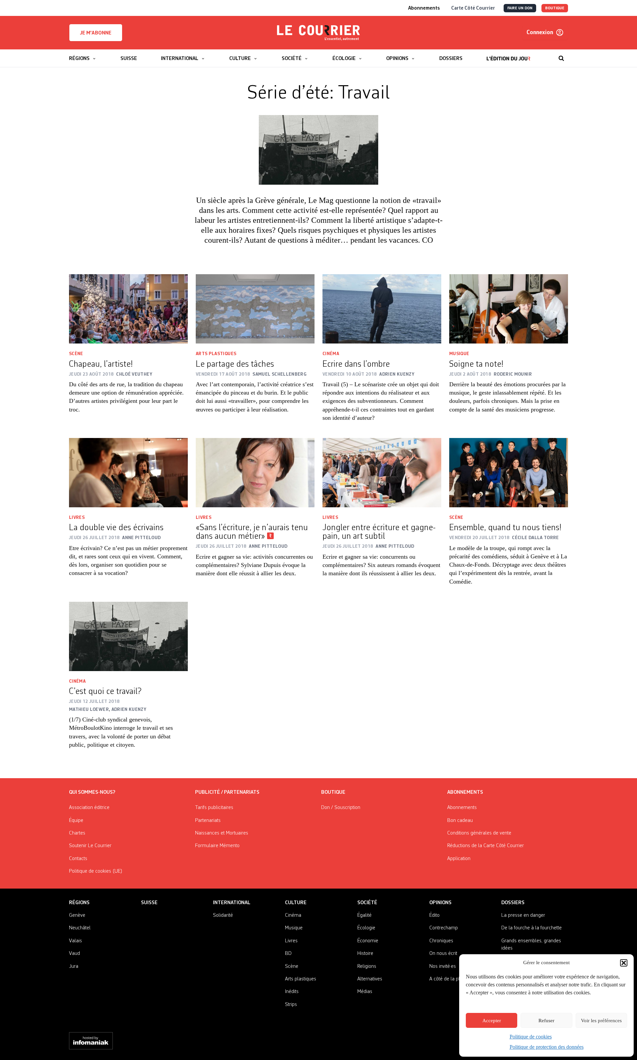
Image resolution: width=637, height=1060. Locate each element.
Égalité (364, 915)
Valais (75, 941)
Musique (459, 353)
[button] (623, 963)
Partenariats (208, 820)
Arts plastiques (216, 353)
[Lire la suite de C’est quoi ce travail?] (128, 636)
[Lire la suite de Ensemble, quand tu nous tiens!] (508, 472)
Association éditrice (89, 807)
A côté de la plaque (449, 979)
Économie (367, 941)
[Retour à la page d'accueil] (318, 33)
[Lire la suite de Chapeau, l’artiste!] (128, 308)
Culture (296, 902)
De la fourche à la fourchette (531, 928)
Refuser (546, 1020)
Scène (76, 353)
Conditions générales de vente (479, 833)
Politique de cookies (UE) (95, 871)
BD (288, 953)
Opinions (440, 902)
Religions (366, 966)
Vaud (74, 953)
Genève (77, 915)
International (231, 902)
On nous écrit (443, 953)
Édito (434, 915)
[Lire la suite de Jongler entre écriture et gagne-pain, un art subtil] (381, 472)
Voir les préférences (601, 1020)
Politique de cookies (531, 1036)
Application (458, 858)
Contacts (78, 858)
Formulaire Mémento (217, 845)
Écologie (366, 928)
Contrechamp (443, 928)
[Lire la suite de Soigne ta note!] (508, 308)
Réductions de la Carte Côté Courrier (485, 845)
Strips (291, 1004)
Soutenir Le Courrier (90, 845)
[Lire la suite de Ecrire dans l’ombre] (381, 308)
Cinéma (330, 353)
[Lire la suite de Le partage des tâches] (255, 308)
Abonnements (462, 807)
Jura (73, 966)
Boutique (333, 792)
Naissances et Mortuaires (221, 833)
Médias (364, 991)
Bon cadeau (460, 820)
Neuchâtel (80, 928)
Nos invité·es (442, 966)
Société (367, 902)
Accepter (491, 1020)
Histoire (365, 953)
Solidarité (223, 915)
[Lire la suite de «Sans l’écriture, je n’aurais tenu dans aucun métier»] (255, 472)
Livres (77, 517)
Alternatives (369, 979)
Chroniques (441, 941)
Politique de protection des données (547, 1047)
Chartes (77, 833)
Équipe (76, 820)
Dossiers (513, 902)
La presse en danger (523, 915)
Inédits (292, 991)
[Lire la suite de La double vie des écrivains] (128, 472)
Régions (79, 902)
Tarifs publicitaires (214, 807)
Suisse (149, 902)
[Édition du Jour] (508, 55)
